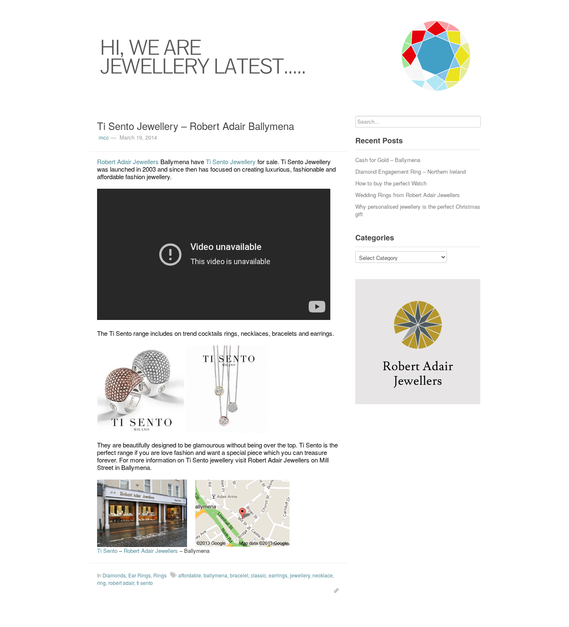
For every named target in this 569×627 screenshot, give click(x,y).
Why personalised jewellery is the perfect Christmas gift (417, 210)
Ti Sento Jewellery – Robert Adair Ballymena (195, 125)
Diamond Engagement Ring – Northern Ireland (410, 171)
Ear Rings (139, 575)
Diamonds (114, 575)
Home (89, 8)
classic (258, 575)
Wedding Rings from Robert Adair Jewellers (407, 195)
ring (101, 582)
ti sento (145, 582)
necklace (322, 575)
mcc (104, 137)
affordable (189, 575)
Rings (160, 575)
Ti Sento (108, 551)
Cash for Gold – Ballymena (387, 160)
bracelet (239, 575)
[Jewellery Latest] (284, 56)
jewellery (300, 575)
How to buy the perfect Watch (391, 183)
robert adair (121, 582)
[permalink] (334, 590)
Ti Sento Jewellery (231, 161)
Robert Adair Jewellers (128, 161)
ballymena (215, 575)
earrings (278, 575)
